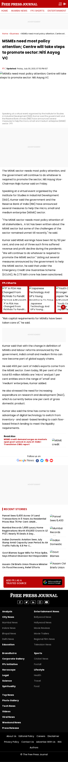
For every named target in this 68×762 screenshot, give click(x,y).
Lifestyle (39, 669)
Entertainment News (46, 611)
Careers (41, 736)
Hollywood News (42, 622)
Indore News (8, 628)
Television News (42, 644)
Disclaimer (53, 736)
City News (8, 617)
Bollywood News (42, 617)
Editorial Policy (26, 736)
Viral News (8, 717)
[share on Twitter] (26, 602)
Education (8, 644)
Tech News (8, 706)
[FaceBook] (37, 460)
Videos (6, 711)
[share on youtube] (46, 602)
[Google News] (25, 460)
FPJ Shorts (37, 10)
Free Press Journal (19, 4)
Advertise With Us (45, 741)
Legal (5, 675)
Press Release (10, 728)
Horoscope (8, 669)
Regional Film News (44, 639)
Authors (34, 747)
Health (37, 675)
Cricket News (41, 658)
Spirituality (9, 686)
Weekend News (11, 722)
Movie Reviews (42, 628)
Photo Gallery (10, 700)
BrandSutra (9, 653)
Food (36, 686)
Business (14, 33)
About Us (11, 736)
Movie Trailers (41, 633)
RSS (60, 741)
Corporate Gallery (13, 658)
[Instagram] (46, 460)
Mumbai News (19, 10)
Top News (8, 695)
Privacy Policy (11, 741)
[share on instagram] (39, 602)
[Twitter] (41, 460)
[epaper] (60, 4)
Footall (37, 664)
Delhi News (8, 639)
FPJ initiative (10, 664)
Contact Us (27, 741)
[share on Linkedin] (33, 602)
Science (7, 680)
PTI (3, 68)
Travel (37, 680)
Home (4, 10)
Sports (38, 653)
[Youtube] (51, 460)
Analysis (7, 611)
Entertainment (57, 10)
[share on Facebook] (19, 602)
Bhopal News (9, 633)
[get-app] (64, 4)
